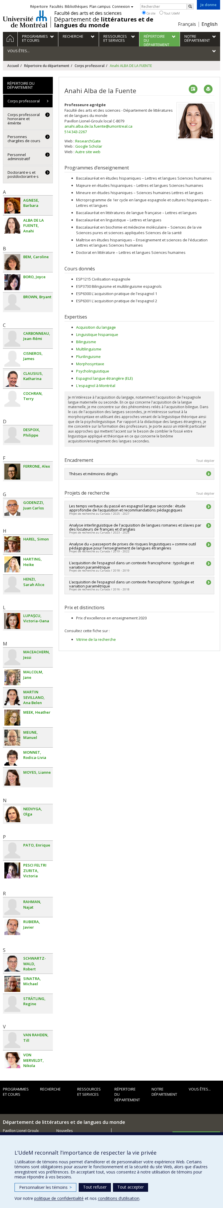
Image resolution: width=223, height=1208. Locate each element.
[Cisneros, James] (12, 359)
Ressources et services (89, 1091)
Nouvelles (64, 1130)
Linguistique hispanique (97, 334)
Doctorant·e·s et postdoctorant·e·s (23, 174)
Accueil (13, 65)
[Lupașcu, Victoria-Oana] (12, 621)
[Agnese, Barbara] (12, 206)
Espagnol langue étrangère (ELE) (104, 378)
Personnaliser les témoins (45, 1187)
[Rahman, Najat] (12, 907)
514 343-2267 (75, 131)
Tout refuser (95, 1187)
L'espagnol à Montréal (95, 385)
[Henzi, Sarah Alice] (12, 584)
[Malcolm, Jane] (12, 677)
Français (187, 24)
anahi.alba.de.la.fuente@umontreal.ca (98, 126)
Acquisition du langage (96, 327)
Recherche (50, 1089)
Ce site (150, 13)
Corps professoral (90, 65)
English (209, 24)
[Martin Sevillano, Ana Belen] (12, 697)
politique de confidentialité (59, 1198)
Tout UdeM (171, 13)
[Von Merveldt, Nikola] (12, 1060)
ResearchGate (88, 141)
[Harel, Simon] (12, 544)
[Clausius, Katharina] (12, 379)
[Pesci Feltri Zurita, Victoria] (12, 870)
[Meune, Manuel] (12, 738)
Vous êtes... (200, 1089)
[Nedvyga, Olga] (12, 814)
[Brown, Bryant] (12, 302)
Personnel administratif (19, 156)
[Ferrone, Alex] (12, 472)
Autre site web (87, 151)
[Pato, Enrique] (12, 850)
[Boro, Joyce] (12, 282)
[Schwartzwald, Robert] (12, 964)
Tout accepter (130, 1187)
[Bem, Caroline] (12, 262)
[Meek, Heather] (12, 718)
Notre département (164, 1091)
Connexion (121, 6)
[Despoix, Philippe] (12, 435)
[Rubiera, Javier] (12, 927)
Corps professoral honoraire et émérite (24, 119)
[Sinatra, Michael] (12, 984)
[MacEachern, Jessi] (12, 657)
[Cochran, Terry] (12, 399)
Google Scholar (88, 146)
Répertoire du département (46, 65)
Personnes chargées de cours (24, 138)
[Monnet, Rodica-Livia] (12, 758)
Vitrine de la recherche (96, 639)
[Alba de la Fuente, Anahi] (12, 226)
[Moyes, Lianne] (12, 778)
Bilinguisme (86, 341)
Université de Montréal (25, 19)
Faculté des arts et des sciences (88, 13)
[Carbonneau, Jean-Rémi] (12, 339)
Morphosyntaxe (90, 363)
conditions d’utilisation (118, 1198)
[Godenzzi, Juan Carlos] (12, 508)
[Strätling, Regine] (12, 1004)
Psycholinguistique (92, 371)
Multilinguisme (88, 349)
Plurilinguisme (88, 356)
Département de (103, 22)
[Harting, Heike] (12, 564)
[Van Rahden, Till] (12, 1040)
